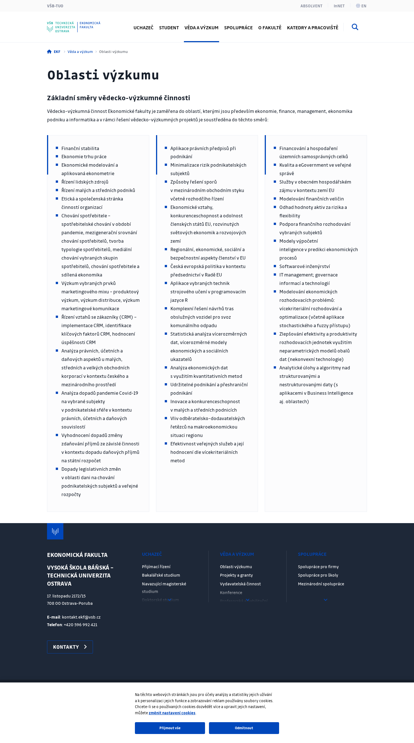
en (363, 5)
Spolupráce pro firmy (318, 566)
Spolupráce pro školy (318, 575)
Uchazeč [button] (143, 27)
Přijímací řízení (156, 566)
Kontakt (67, 24)
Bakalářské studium (161, 575)
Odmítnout (244, 728)
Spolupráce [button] (238, 27)
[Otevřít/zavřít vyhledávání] (355, 28)
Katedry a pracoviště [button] (312, 27)
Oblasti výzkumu (236, 566)
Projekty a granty (236, 575)
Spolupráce (312, 554)
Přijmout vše (170, 728)
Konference (231, 592)
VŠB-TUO (55, 5)
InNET (339, 5)
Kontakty (68, 24)
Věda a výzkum (80, 51)
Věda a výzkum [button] (201, 27)
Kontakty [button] (66, 647)
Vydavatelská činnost (240, 583)
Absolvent (311, 5)
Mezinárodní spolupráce (321, 583)
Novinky (67, 24)
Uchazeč (152, 554)
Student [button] (169, 27)
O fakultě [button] (269, 27)
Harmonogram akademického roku (95, 24)
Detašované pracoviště (83, 24)
